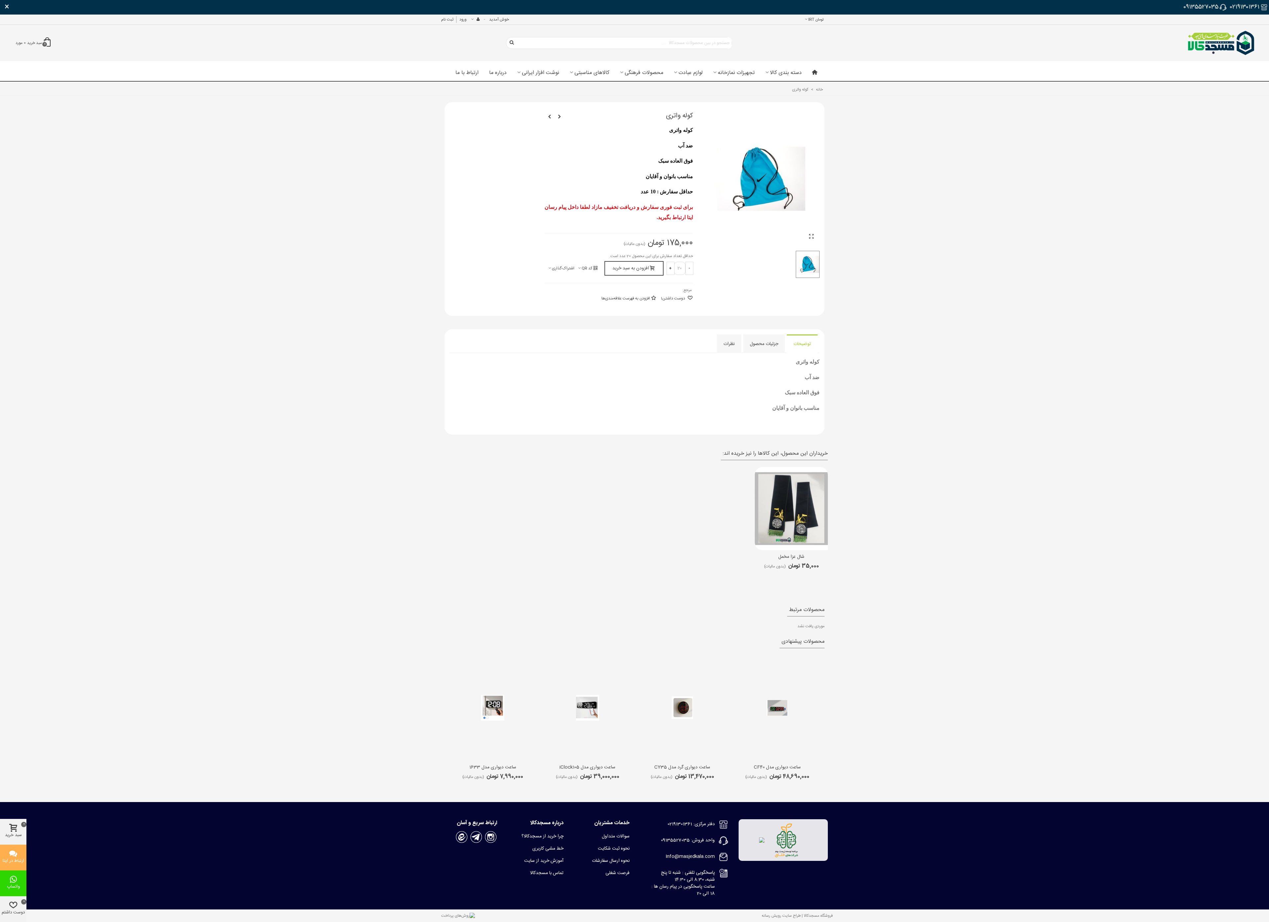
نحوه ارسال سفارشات (611, 861)
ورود (463, 19)
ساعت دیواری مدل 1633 (492, 767)
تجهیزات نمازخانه (736, 73)
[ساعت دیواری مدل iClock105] (587, 708)
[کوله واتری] (811, 237)
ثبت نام (447, 19)
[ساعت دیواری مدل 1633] (492, 708)
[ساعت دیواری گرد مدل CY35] (682, 708)
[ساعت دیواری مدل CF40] (777, 708)
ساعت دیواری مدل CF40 (777, 767)
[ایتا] (461, 837)
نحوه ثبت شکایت (614, 849)
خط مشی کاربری (547, 849)
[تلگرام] (476, 837)
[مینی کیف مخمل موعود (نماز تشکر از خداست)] (550, 117)
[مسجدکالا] (1221, 43)
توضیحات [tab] (802, 344)
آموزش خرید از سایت (543, 861)
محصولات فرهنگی (644, 73)
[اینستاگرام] (490, 837)
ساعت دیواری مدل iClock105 (587, 767)
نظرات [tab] (729, 344)
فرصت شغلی (617, 873)
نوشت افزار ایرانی (540, 73)
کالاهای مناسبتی (591, 73)
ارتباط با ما (467, 73)
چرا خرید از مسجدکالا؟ (542, 836)
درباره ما (498, 73)
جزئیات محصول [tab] (764, 344)
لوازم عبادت (690, 73)
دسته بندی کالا (786, 73)
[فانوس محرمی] (559, 117)
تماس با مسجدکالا (546, 873)
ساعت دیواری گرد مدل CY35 (682, 767)
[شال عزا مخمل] (791, 509)
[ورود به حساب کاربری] (475, 19)
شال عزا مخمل (791, 557)
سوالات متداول (616, 836)
